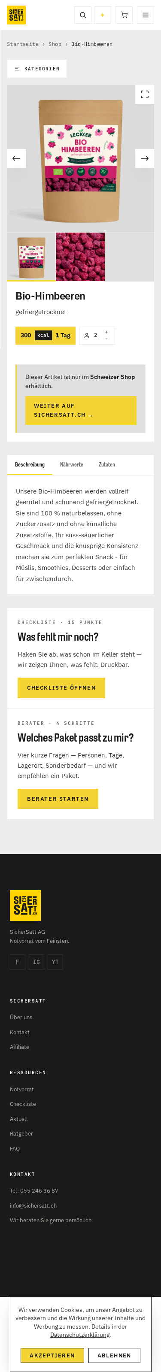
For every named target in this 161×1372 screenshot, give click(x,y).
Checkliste (23, 1104)
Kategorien (42, 69)
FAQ (15, 1148)
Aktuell (19, 1119)
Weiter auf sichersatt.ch (64, 410)
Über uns (21, 1017)
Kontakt (20, 1032)
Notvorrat (22, 1089)
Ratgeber (21, 1133)
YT (55, 962)
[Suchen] (82, 15)
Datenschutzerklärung (79, 1335)
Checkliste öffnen (61, 687)
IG (36, 962)
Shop (55, 44)
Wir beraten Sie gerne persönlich (50, 1220)
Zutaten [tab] (107, 464)
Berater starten (58, 799)
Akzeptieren (52, 1355)
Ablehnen (114, 1355)
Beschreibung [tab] (30, 464)
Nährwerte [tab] (71, 464)
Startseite (23, 44)
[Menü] (145, 15)
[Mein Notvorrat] (102, 15)
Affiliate (19, 1047)
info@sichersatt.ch (33, 1205)
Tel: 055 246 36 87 (34, 1190)
